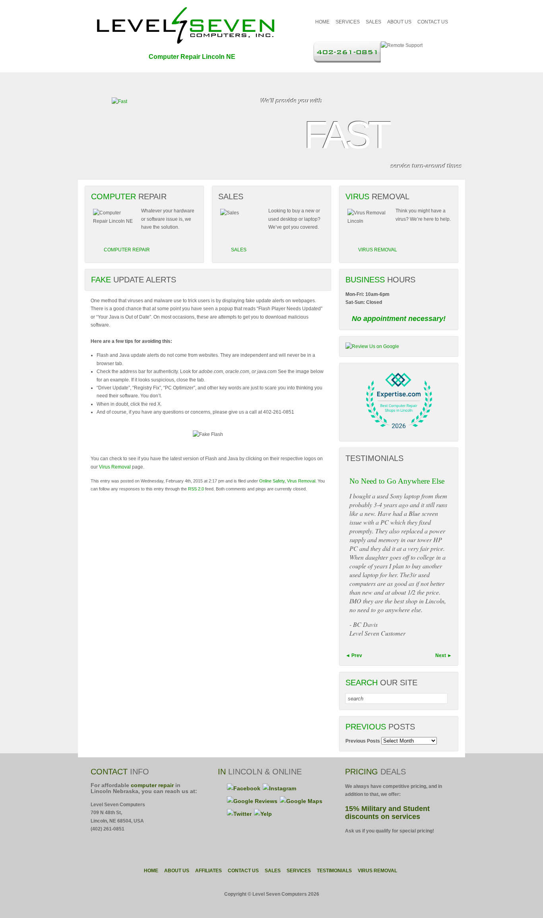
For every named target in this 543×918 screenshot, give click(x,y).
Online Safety (272, 480)
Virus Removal (115, 467)
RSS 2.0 (196, 488)
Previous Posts (362, 741)
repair (152, 785)
